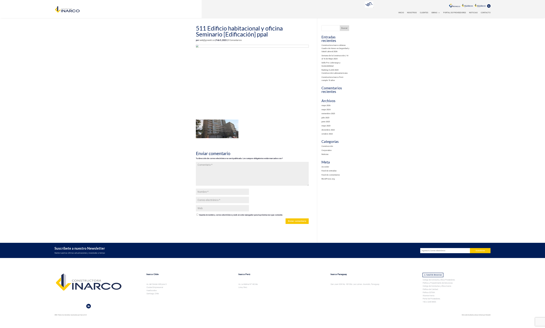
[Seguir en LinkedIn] (88, 306)
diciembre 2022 (328, 130)
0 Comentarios (235, 40)
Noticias (324, 154)
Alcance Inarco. (429, 295)
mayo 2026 (325, 105)
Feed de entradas (329, 171)
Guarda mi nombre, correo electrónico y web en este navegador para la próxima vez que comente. (241, 215)
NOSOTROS (412, 13)
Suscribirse (480, 250)
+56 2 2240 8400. (429, 302)
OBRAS (434, 13)
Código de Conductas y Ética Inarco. (437, 286)
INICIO (401, 13)
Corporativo (326, 150)
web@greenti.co (207, 40)
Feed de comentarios (330, 175)
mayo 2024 (325, 109)
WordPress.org (328, 179)
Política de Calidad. (430, 289)
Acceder (325, 167)
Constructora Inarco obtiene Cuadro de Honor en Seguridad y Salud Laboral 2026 (335, 48)
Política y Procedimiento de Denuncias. (438, 283)
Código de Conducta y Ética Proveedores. (439, 280)
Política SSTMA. (429, 292)
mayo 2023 (325, 126)
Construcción (327, 146)
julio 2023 (325, 118)
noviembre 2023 (328, 113)
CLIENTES (424, 13)
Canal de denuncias (434, 275)
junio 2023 (325, 122)
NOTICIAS (473, 13)
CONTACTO (486, 13)
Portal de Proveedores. (432, 299)
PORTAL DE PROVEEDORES (454, 13)
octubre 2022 (327, 134)
